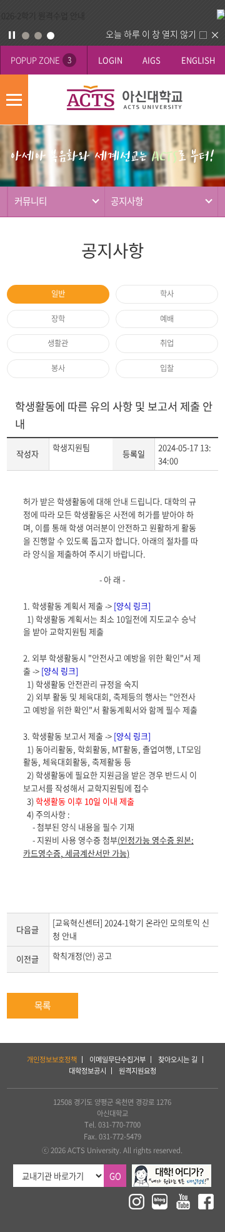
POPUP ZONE (41, 60)
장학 (58, 318)
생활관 (58, 343)
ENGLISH (198, 60)
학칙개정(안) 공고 (82, 956)
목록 (42, 1005)
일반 (58, 293)
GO (115, 1176)
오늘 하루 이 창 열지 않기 (151, 34)
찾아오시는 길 (178, 1059)
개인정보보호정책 (52, 1059)
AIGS (151, 60)
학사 (167, 293)
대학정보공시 (87, 1070)
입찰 (167, 368)
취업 (167, 343)
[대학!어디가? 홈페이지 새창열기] (171, 1169)
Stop (12, 35)
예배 (167, 318)
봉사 (58, 368)
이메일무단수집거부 (117, 1059)
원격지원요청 (137, 1070)
